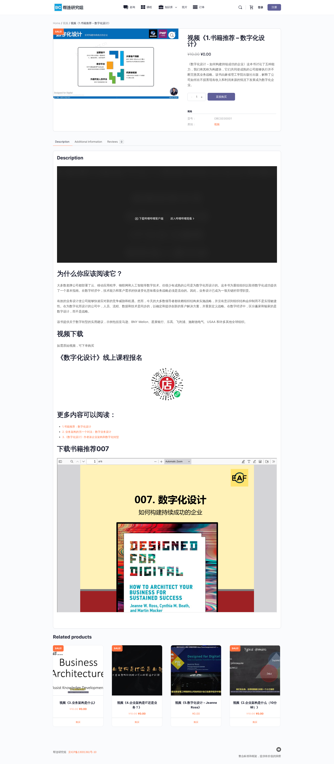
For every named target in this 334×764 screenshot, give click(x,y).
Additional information (88, 141)
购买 (78, 722)
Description (62, 141)
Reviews (114, 141)
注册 (274, 7)
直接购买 (221, 96)
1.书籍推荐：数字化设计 (76, 426)
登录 (260, 7)
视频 (65, 23)
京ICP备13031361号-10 (82, 752)
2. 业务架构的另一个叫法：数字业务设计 (86, 431)
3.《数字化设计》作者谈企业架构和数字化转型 (90, 437)
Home (56, 23)
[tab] (62, 142)
